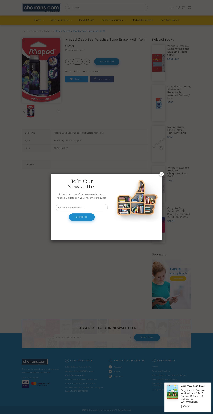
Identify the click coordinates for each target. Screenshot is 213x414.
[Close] (161, 174)
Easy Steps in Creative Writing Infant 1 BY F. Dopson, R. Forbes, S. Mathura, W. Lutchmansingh (193, 396)
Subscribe (81, 217)
